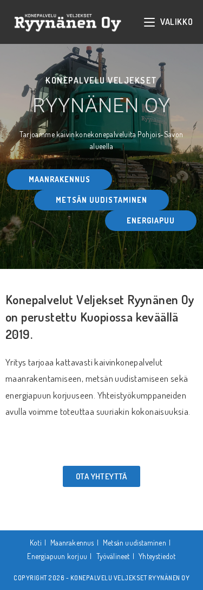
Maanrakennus (72, 542)
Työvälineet (113, 556)
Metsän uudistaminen (134, 542)
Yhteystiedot (157, 556)
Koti (36, 542)
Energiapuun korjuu (57, 556)
